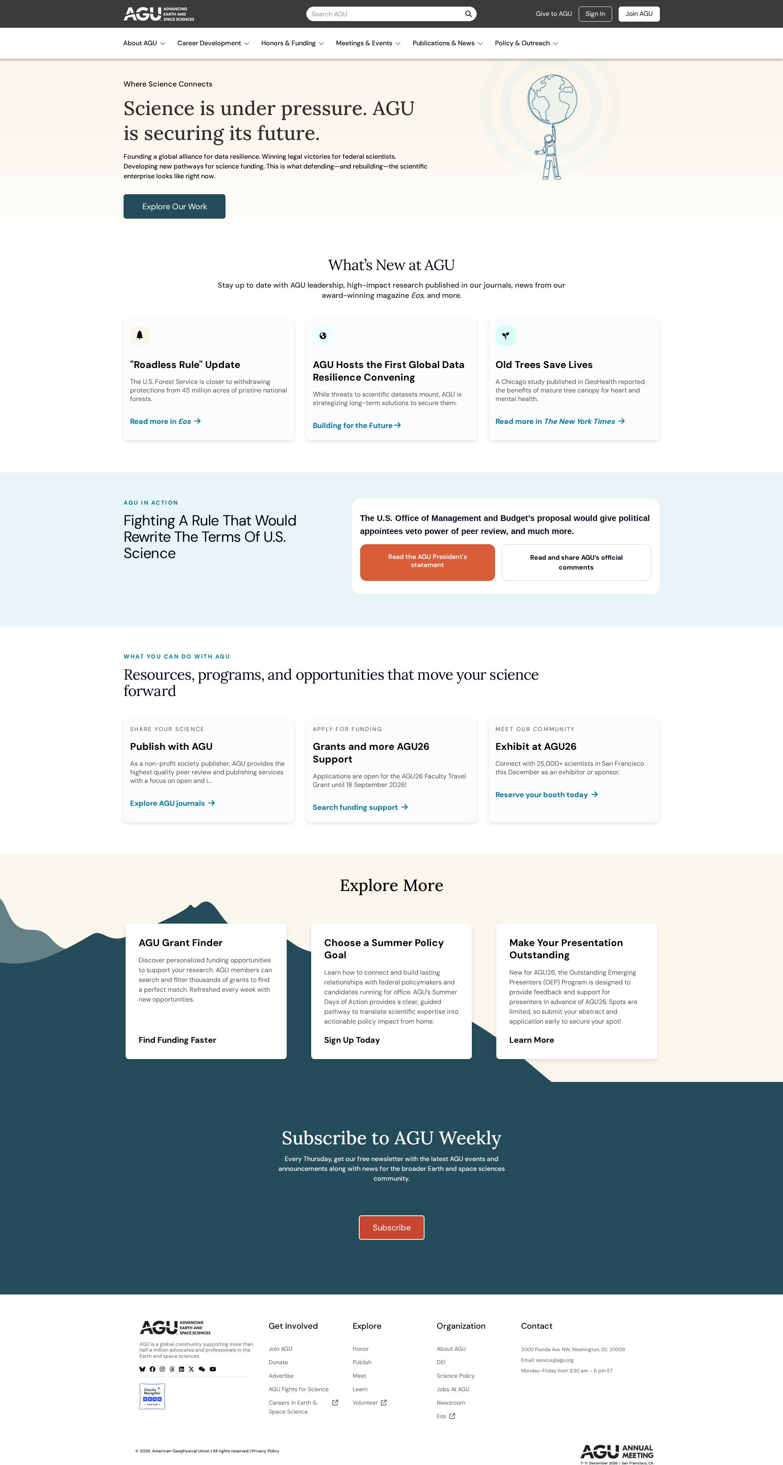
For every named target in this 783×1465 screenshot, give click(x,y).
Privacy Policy (265, 1451)
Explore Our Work (174, 206)
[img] (468, 14)
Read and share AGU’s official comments (576, 562)
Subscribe (392, 1227)
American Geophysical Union (181, 1451)
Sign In (595, 13)
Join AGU (639, 13)
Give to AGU (554, 14)
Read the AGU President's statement (427, 560)
